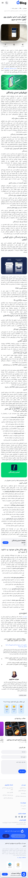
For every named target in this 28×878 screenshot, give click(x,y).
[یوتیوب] (16, 817)
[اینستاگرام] (22, 817)
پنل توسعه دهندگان (21, 796)
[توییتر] (25, 817)
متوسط (14, 709)
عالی (21, 709)
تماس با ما (23, 806)
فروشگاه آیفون (22, 791)
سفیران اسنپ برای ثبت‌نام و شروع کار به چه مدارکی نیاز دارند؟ (16, 646)
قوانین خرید (10, 792)
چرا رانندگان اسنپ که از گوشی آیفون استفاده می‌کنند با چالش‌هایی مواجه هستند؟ (16, 659)
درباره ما (24, 809)
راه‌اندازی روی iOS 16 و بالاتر (7, 789)
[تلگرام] (19, 817)
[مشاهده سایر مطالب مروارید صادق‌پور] (14, 674)
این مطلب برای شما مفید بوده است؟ (14, 702)
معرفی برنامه (23, 15)
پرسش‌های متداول (8, 798)
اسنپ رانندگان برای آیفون (10, 68)
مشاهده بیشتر (22, 857)
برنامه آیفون (23, 788)
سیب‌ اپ (25, 617)
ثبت (6, 836)
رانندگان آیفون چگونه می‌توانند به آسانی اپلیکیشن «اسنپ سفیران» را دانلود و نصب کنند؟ (16, 664)
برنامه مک (23, 793)
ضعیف (6, 709)
